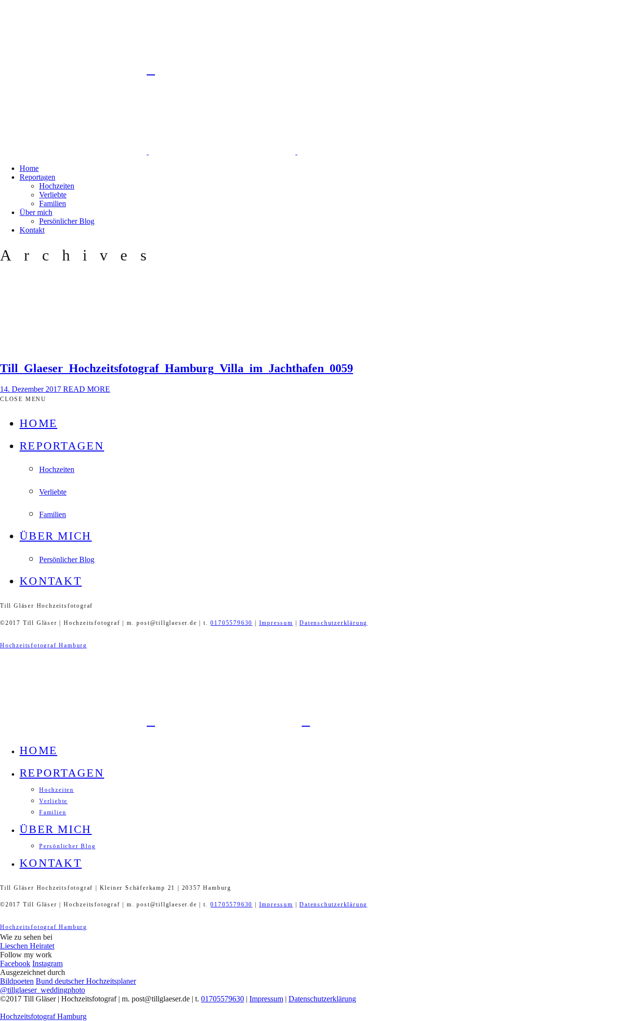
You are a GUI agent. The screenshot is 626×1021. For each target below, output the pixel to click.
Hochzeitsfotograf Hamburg (43, 645)
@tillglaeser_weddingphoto (42, 990)
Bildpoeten (17, 981)
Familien (52, 203)
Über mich (36, 212)
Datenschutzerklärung (333, 622)
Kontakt (32, 230)
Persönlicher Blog (66, 221)
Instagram (47, 963)
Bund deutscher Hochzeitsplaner (86, 981)
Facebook (15, 963)
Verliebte (53, 194)
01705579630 (231, 622)
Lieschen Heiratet (27, 946)
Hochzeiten (56, 186)
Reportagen (37, 177)
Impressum (276, 622)
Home (29, 168)
